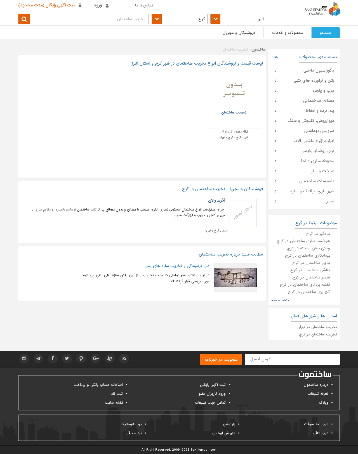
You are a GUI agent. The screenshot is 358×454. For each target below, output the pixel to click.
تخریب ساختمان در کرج (318, 334)
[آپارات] (110, 358)
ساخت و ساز (322, 171)
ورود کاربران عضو (212, 393)
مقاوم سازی (42, 209)
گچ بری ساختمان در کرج (309, 292)
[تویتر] (67, 358)
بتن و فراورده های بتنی (313, 80)
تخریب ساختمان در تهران (317, 327)
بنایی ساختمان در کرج (311, 263)
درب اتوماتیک (131, 424)
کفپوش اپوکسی (223, 433)
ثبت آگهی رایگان (213, 384)
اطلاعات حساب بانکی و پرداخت (98, 384)
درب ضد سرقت (316, 424)
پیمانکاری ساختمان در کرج (307, 255)
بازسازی (60, 209)
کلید (93, 209)
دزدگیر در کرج (318, 234)
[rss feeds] (124, 358)
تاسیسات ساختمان (316, 181)
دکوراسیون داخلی (318, 70)
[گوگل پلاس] (95, 358)
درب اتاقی (320, 433)
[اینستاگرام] (24, 358)
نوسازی (71, 209)
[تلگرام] (38, 358)
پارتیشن (229, 424)
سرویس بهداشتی (319, 130)
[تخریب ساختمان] (234, 91)
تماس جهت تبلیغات (210, 402)
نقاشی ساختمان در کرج (310, 270)
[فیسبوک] (53, 358)
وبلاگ (323, 402)
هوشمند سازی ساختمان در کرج (303, 241)
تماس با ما (144, 5)
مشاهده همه (280, 300)
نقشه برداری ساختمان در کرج (305, 285)
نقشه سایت (114, 402)
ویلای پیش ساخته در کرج (308, 248)
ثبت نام (117, 393)
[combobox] (238, 19)
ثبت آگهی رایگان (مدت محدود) (46, 5)
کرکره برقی (134, 433)
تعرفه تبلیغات (318, 393)
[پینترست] (81, 358)
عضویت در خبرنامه (220, 359)
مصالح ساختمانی (318, 100)
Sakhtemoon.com (203, 449)
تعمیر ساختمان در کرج (311, 277)
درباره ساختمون (316, 384)
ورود (98, 5)
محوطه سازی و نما (317, 161)
